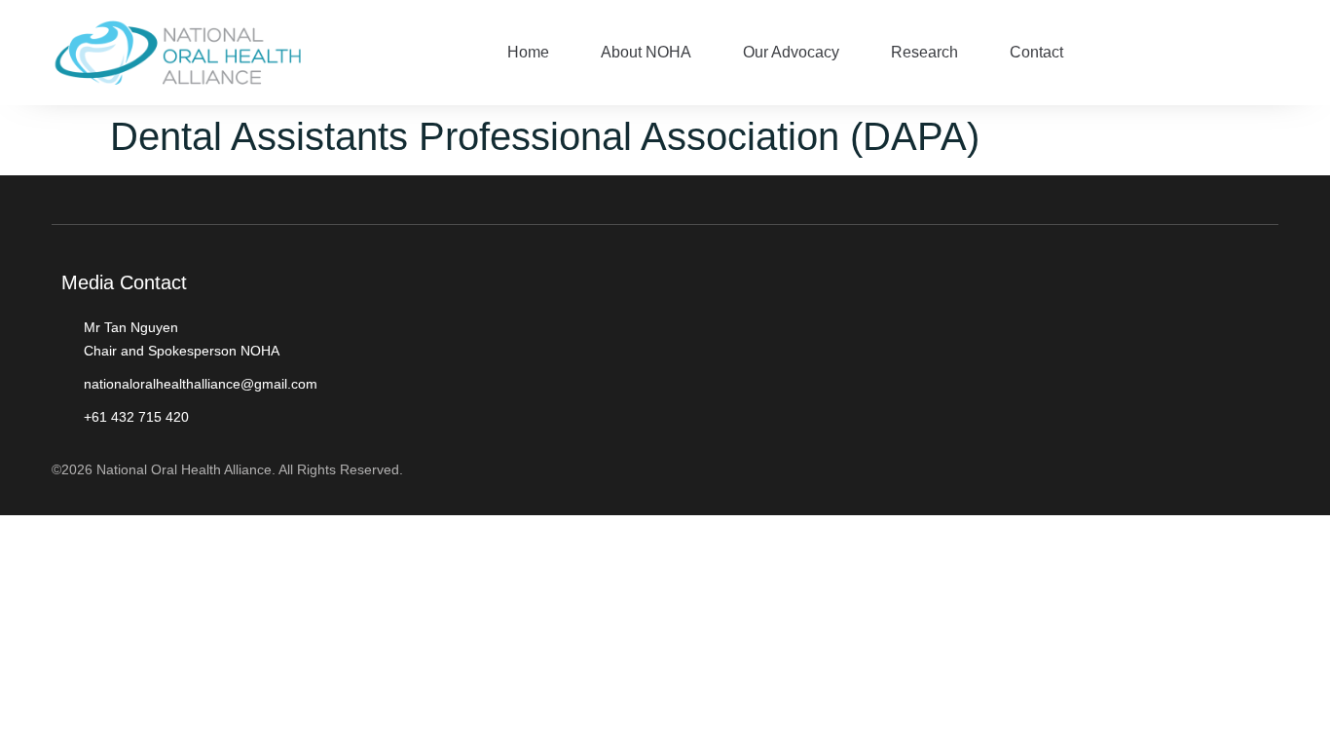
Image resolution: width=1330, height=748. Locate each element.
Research (924, 52)
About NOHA (646, 52)
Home (528, 52)
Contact (1036, 52)
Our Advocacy (791, 52)
